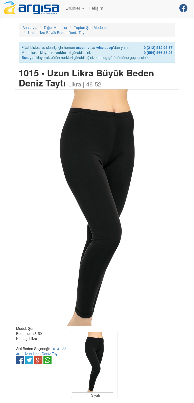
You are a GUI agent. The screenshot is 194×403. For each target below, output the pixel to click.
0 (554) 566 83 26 (158, 52)
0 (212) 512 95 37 (158, 47)
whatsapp (104, 47)
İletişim (96, 8)
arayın (81, 47)
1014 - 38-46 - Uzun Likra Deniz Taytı (42, 351)
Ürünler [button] (73, 8)
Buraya (27, 57)
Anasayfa (29, 27)
